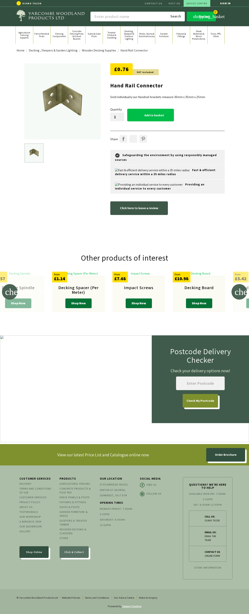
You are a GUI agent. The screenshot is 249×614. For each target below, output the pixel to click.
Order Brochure (226, 455)
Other (64, 538)
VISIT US (174, 3)
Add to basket (151, 115)
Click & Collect (74, 552)
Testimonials (28, 512)
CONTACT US (153, 3)
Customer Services (32, 497)
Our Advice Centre (124, 597)
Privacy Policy (29, 502)
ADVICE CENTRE (197, 3)
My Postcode (200, 401)
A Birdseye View (30, 521)
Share (123, 139)
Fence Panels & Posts (75, 497)
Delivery (25, 483)
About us (25, 507)
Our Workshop (30, 516)
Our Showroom (30, 526)
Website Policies (71, 597)
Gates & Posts (70, 507)
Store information (207, 567)
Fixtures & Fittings (73, 502)
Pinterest (143, 139)
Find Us (151, 484)
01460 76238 (32, 3)
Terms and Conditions (97, 597)
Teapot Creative (131, 606)
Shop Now (18, 303)
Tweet (133, 139)
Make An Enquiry (148, 597)
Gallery (25, 531)
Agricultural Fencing (75, 483)
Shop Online (34, 552)
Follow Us (153, 493)
